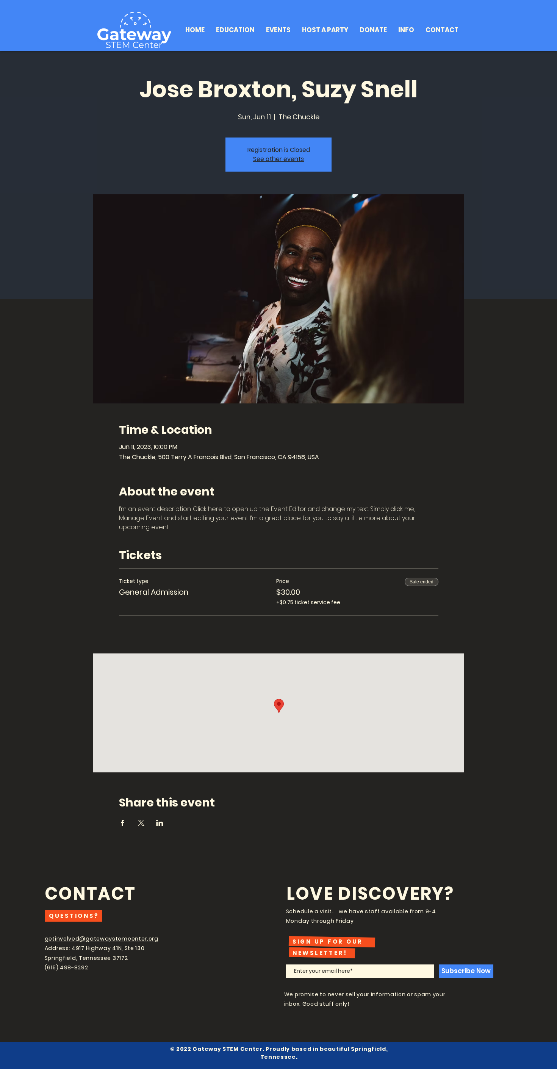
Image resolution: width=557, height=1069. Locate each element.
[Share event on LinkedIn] (159, 823)
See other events (278, 159)
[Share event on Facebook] (122, 823)
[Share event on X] (141, 823)
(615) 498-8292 (66, 967)
